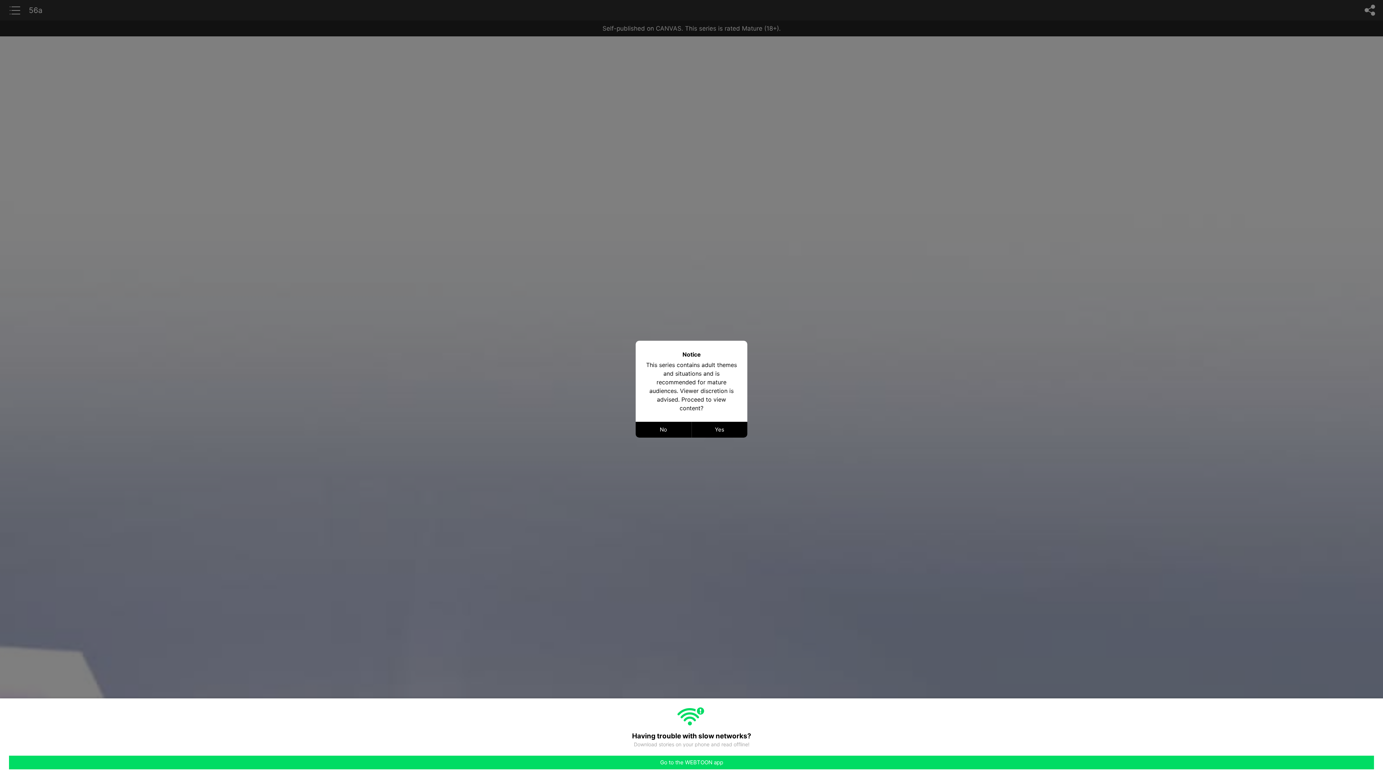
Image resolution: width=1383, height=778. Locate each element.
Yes (719, 429)
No (663, 429)
